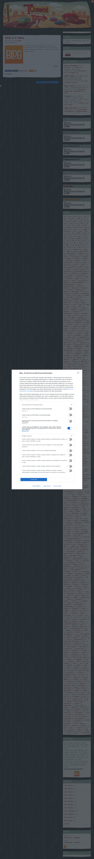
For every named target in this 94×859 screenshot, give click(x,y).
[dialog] (47, 429)
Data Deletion (37, 486)
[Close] (79, 373)
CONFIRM (33, 479)
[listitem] (47, 405)
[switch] (69, 408)
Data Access (47, 486)
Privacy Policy (57, 486)
